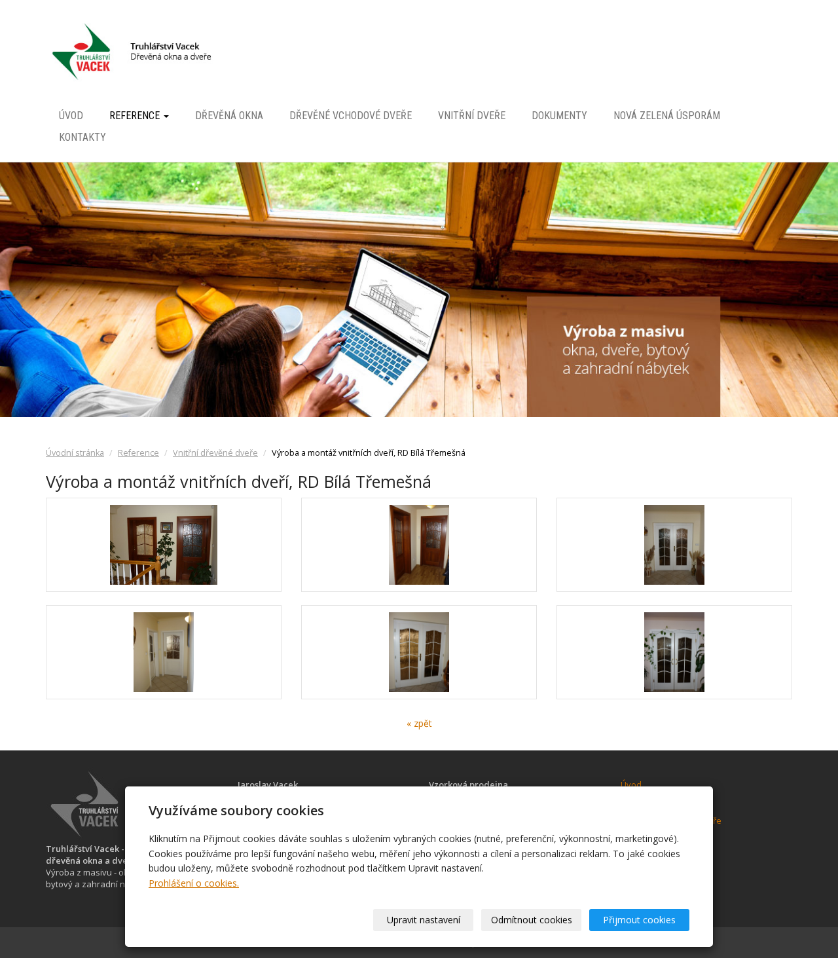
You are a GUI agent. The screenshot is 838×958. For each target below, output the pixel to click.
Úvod (71, 116)
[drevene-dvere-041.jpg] (419, 545)
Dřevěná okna (229, 116)
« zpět (419, 723)
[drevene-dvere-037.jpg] (674, 652)
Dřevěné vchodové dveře (350, 116)
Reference (135, 116)
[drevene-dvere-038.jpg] (419, 652)
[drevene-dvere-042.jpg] (164, 545)
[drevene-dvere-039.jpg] (674, 545)
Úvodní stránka (75, 452)
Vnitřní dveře (471, 116)
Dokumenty (559, 116)
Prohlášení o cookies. (194, 883)
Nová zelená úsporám (666, 116)
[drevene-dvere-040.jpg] (164, 652)
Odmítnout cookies (531, 919)
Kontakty (82, 137)
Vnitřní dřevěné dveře (215, 452)
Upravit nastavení (423, 919)
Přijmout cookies (639, 919)
